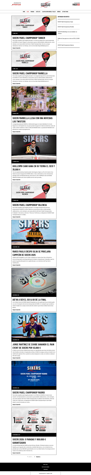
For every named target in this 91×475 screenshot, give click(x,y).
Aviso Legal (45, 464)
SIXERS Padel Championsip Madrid (29, 392)
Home (24, 11)
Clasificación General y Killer (49, 11)
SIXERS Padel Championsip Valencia (30, 204)
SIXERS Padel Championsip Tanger (29, 37)
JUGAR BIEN (45, 469)
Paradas (32, 11)
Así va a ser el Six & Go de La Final (29, 299)
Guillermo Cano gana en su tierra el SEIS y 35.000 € (68, 39)
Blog (28, 11)
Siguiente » (38, 456)
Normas (59, 11)
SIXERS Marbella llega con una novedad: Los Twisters (67, 32)
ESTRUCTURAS (65, 11)
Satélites (38, 11)
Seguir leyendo (16, 48)
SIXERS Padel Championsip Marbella (30, 73)
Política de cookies (45, 467)
